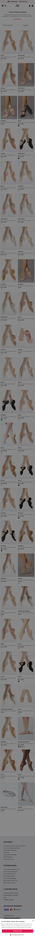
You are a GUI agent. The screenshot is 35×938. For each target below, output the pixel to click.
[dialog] (17, 928)
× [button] (33, 920)
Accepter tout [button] (17, 931)
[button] (17, 935)
